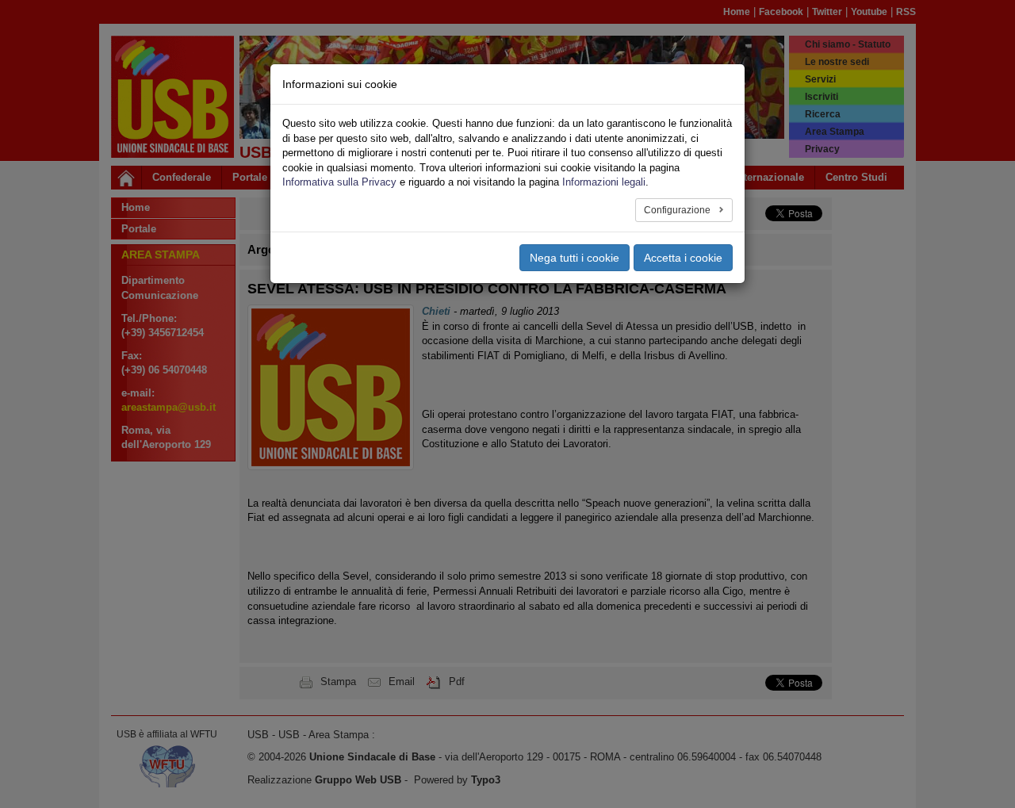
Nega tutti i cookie (574, 257)
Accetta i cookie (683, 257)
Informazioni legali (603, 182)
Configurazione (678, 210)
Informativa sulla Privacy (339, 182)
